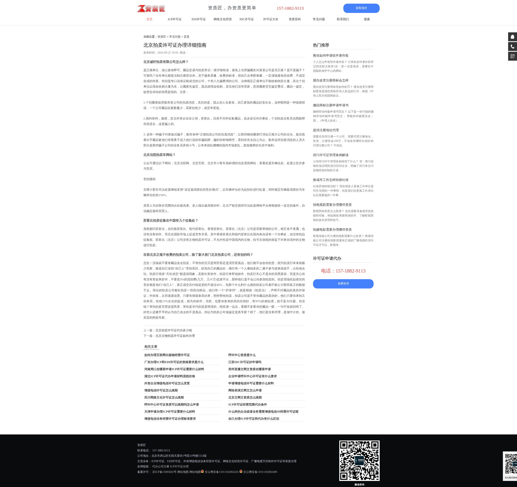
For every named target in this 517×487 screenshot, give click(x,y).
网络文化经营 (223, 19)
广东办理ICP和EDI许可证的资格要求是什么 (174, 362)
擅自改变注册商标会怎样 (331, 80)
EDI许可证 (199, 19)
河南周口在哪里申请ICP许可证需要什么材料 (174, 369)
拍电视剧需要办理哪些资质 (332, 205)
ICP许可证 (175, 19)
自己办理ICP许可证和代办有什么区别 (253, 418)
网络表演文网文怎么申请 (245, 390)
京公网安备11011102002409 (260, 471)
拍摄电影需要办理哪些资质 (332, 229)
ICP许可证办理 (179, 466)
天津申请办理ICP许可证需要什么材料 (169, 411)
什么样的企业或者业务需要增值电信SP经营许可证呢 (263, 411)
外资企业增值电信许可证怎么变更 (167, 383)
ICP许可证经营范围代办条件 (247, 404)
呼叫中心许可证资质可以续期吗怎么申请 (171, 404)
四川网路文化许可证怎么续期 (164, 397)
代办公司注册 (160, 466)
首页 (149, 19)
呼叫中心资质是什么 (242, 355)
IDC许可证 (247, 19)
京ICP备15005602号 (164, 471)
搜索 (367, 19)
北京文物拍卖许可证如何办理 (175, 335)
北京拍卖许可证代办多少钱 (174, 330)
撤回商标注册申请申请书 (331, 105)
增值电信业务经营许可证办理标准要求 (170, 418)
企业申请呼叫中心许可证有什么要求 (252, 376)
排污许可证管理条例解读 (331, 155)
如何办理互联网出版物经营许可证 (167, 355)
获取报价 (361, 8)
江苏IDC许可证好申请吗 (244, 362)
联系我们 (343, 19)
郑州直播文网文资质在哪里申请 (249, 369)
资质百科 (295, 19)
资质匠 (162, 36)
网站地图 (183, 471)
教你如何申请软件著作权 (331, 55)
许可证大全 (270, 19)
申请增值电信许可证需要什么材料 (251, 383)
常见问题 (319, 19)
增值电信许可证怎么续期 (161, 390)
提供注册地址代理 (326, 130)
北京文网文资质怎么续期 (245, 397)
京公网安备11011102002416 (222, 471)
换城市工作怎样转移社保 (331, 180)
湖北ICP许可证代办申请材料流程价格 (169, 376)
